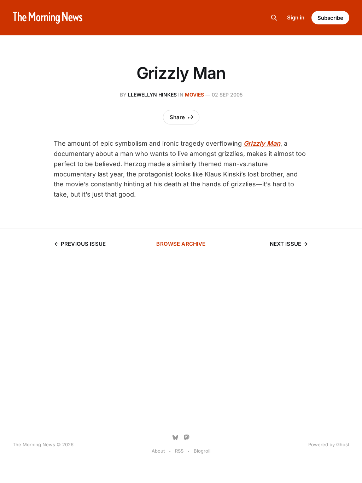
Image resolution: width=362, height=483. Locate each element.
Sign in (295, 17)
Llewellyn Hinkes (152, 95)
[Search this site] (274, 17)
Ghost (342, 444)
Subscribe (330, 17)
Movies (194, 95)
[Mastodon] (186, 437)
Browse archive (180, 243)
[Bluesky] (175, 437)
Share (177, 117)
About (158, 451)
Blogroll (202, 451)
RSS (179, 451)
